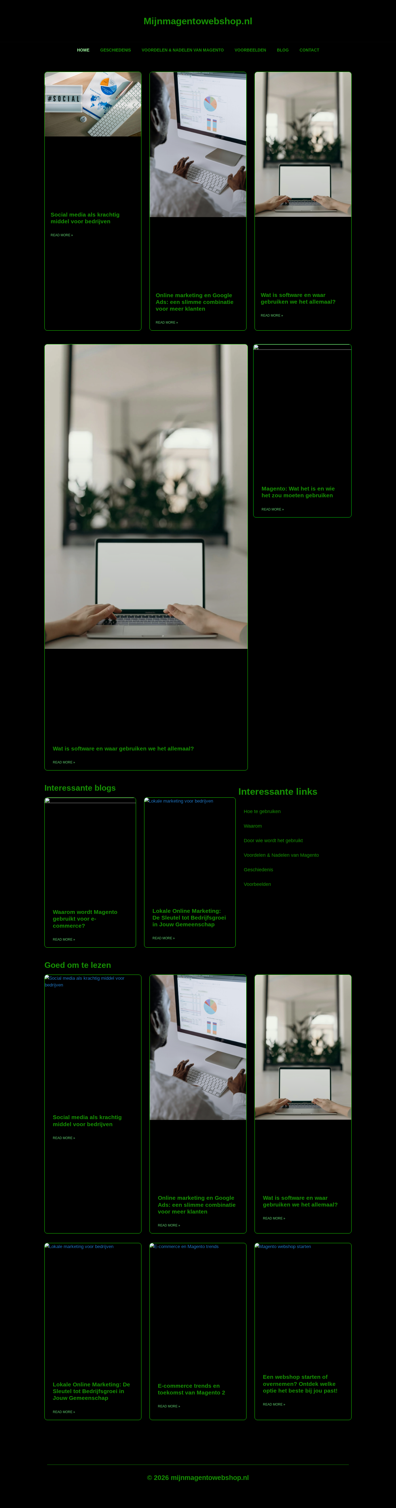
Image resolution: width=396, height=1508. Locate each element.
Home (83, 50)
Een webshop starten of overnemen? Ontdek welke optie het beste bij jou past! (300, 1383)
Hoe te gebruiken (262, 811)
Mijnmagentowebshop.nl (198, 21)
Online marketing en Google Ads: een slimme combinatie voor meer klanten (195, 302)
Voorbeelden (250, 50)
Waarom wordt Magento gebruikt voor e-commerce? (85, 918)
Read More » (62, 235)
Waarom (253, 826)
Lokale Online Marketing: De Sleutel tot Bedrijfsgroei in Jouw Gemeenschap (189, 917)
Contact (309, 50)
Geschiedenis (115, 50)
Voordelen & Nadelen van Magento (183, 50)
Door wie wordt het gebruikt (273, 840)
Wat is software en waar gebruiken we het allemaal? (123, 748)
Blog (283, 50)
